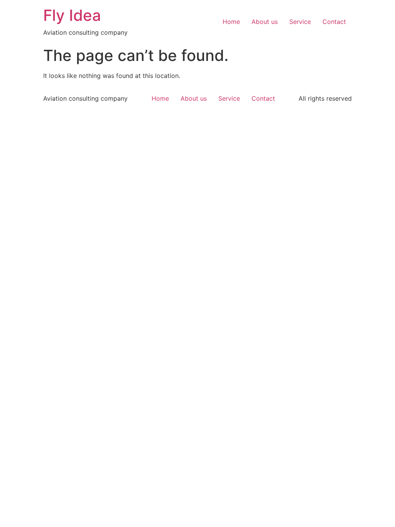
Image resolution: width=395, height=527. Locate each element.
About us (265, 21)
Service (300, 21)
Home (231, 21)
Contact (334, 21)
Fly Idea (72, 15)
